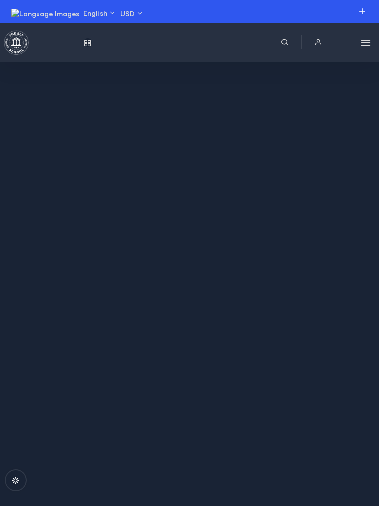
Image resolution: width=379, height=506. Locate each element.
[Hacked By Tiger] (41, 42)
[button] (318, 42)
